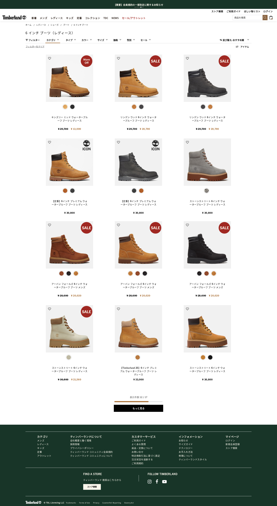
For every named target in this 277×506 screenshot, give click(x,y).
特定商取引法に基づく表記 (146, 455)
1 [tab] (135, 7)
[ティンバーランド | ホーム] (14, 17)
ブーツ (66, 25)
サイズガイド (186, 444)
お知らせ (183, 440)
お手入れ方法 (186, 451)
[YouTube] (164, 481)
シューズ (54, 25)
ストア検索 (231, 448)
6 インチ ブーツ (81, 25)
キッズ (40, 448)
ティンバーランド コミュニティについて (91, 455)
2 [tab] (137, 7)
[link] (69, 17)
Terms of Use (84, 503)
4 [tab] (140, 7)
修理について (186, 455)
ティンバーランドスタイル (193, 459)
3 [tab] (138, 7)
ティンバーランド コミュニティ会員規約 (91, 451)
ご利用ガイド (139, 440)
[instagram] (150, 481)
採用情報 (75, 444)
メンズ (40, 440)
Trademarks (71, 503)
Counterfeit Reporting (111, 503)
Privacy (96, 503)
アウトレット (44, 455)
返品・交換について (142, 448)
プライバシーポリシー (82, 448)
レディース (41, 25)
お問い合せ (137, 451)
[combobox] (250, 17)
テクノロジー (186, 448)
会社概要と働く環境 (80, 440)
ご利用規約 (137, 463)
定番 (39, 451)
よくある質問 (139, 444)
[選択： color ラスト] (137, 273)
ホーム (28, 25)
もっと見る (139, 408)
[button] (268, 11)
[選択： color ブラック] (72, 107)
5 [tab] (142, 7)
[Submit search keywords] (265, 17)
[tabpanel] (138, 4)
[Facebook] (157, 481)
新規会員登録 (233, 444)
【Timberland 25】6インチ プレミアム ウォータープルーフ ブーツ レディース (138, 371)
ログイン (230, 440)
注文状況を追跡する (142, 459)
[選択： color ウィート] (210, 107)
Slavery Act (129, 503)
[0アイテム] (272, 17)
